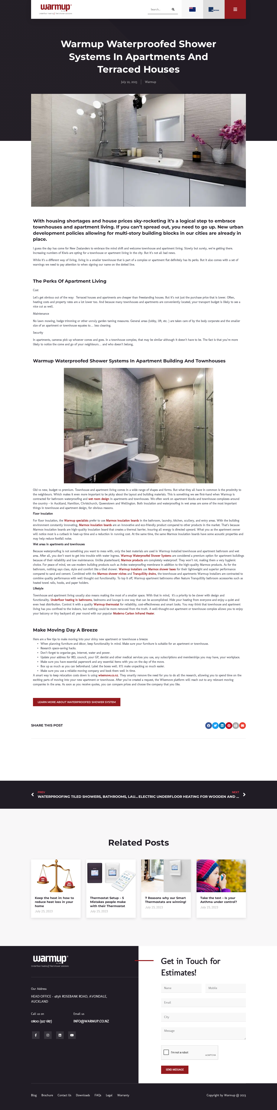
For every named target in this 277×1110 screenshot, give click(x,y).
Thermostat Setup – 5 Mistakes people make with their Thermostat (108, 902)
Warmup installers (130, 569)
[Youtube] (72, 1035)
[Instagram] (48, 1035)
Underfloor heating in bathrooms (71, 600)
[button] (208, 725)
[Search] (172, 9)
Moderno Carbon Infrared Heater (133, 613)
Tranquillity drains (144, 573)
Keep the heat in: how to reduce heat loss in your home (54, 902)
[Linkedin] (60, 1035)
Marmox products (132, 560)
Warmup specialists (76, 520)
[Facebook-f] (36, 1035)
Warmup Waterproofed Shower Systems (146, 555)
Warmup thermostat (106, 604)
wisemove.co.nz (108, 675)
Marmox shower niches (111, 573)
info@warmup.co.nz (91, 1021)
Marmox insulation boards (122, 520)
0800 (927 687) (41, 1021)
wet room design (98, 499)
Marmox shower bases (162, 569)
